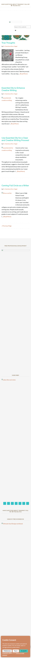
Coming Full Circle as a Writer (15, 185)
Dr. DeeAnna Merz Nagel (15, 16)
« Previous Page (7, 226)
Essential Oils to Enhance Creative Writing (13, 89)
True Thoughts (8, 43)
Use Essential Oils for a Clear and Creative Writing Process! (15, 139)
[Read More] (24, 74)
